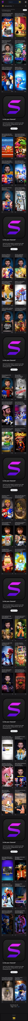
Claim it (13, 128)
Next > (19, 1006)
